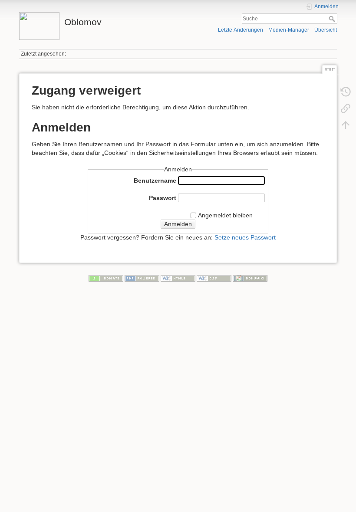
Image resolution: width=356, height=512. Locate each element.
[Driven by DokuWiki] (250, 278)
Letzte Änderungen (240, 30)
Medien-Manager (288, 30)
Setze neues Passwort (245, 237)
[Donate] (106, 278)
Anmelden (178, 223)
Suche (333, 19)
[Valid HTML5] (178, 278)
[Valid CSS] (214, 278)
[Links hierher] (346, 108)
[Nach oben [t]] (346, 125)
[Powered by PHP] (142, 278)
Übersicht (325, 30)
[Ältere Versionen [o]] (346, 92)
